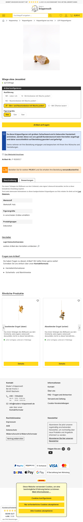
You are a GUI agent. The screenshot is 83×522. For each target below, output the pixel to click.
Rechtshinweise (13, 420)
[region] (41, 50)
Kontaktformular (41, 264)
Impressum (11, 424)
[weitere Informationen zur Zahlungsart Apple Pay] (28, 475)
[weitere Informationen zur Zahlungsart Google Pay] (39, 475)
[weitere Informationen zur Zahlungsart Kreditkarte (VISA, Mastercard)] (52, 468)
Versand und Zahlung (56, 401)
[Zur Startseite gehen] (41, 8)
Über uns (50, 393)
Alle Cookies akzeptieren (41, 511)
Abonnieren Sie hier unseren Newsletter (60, 442)
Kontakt (50, 389)
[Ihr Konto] (66, 15)
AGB (8, 429)
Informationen (53, 385)
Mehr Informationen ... (40, 492)
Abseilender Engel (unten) (56, 329)
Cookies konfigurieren (41, 498)
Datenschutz (11, 432)
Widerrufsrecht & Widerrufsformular (21, 437)
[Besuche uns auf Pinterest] (68, 451)
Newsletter (52, 420)
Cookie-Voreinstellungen (57, 406)
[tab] (10, 180)
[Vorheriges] (3, 330)
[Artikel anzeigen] (21, 313)
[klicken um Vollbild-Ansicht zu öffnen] (41, 47)
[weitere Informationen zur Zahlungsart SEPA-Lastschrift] (17, 475)
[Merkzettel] (60, 15)
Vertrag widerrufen (15, 441)
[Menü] (4, 15)
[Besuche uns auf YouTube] (50, 455)
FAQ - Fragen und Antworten (59, 397)
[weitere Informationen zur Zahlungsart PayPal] (18, 468)
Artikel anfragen (41, 125)
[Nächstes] (77, 330)
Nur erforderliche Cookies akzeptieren (41, 504)
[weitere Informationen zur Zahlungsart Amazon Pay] (29, 468)
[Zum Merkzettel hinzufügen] (37, 303)
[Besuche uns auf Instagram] (63, 451)
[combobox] (30, 15)
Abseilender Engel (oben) (15, 329)
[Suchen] (50, 15)
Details (21, 366)
